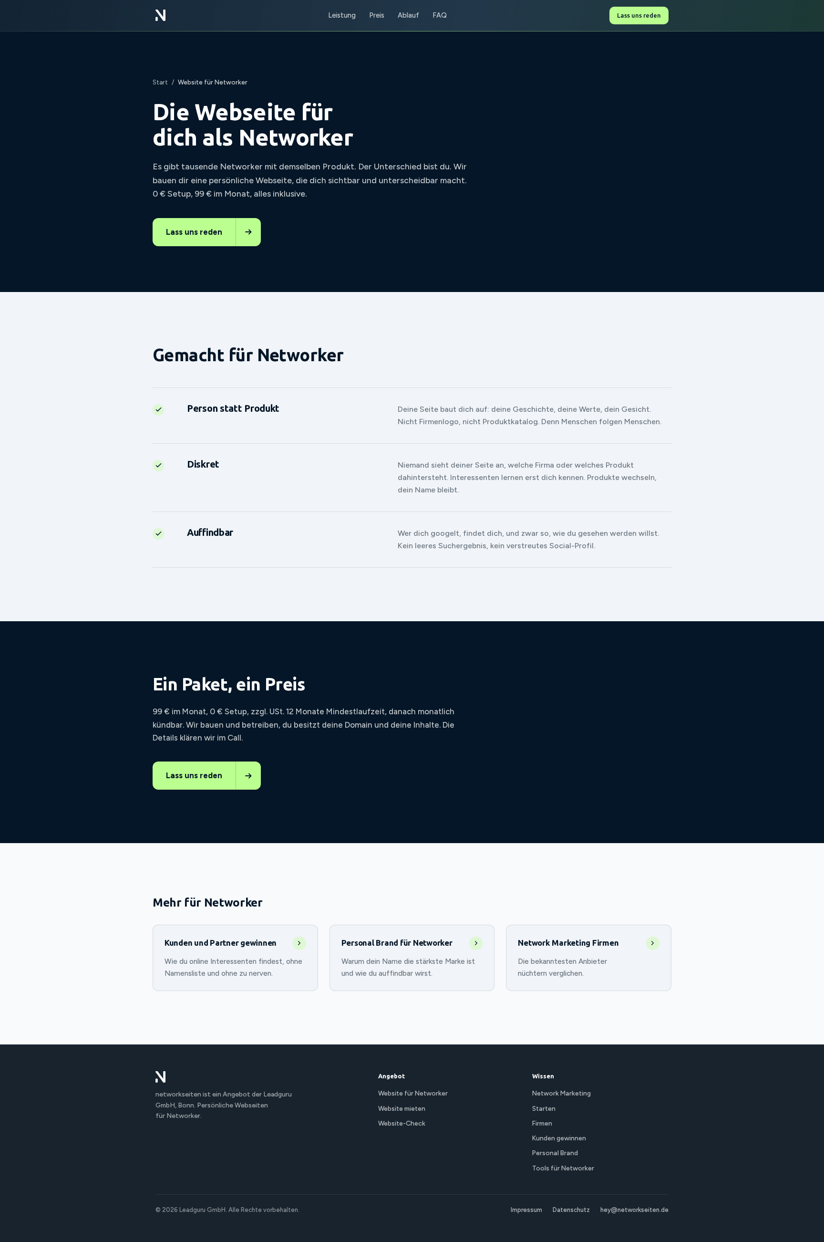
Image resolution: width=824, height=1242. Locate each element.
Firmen (542, 1123)
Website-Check (401, 1123)
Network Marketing (561, 1093)
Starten (544, 1108)
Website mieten (401, 1108)
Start (160, 82)
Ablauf (408, 15)
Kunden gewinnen (559, 1138)
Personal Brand (555, 1153)
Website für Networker (413, 1093)
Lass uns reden (639, 15)
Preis (376, 15)
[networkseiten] (160, 15)
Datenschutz (571, 1209)
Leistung (342, 15)
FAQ (440, 15)
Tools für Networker (563, 1168)
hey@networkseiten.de (634, 1209)
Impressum (526, 1209)
